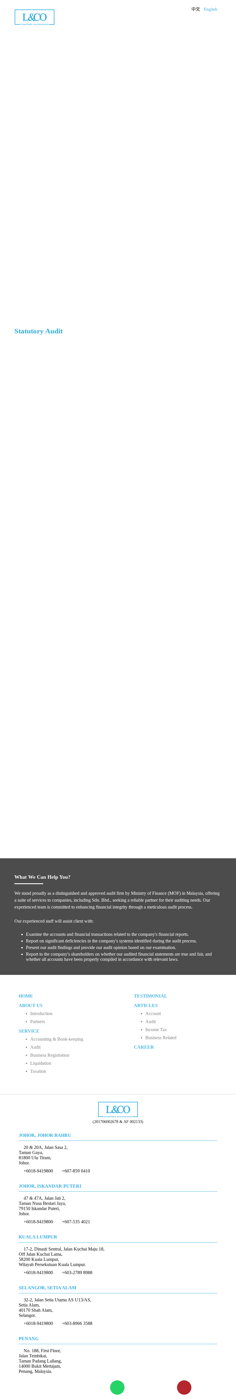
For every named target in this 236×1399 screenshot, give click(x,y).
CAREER (144, 1047)
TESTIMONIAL (150, 996)
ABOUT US (31, 1005)
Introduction (41, 1013)
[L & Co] (34, 16)
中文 (195, 9)
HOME (26, 996)
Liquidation (40, 1063)
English (210, 9)
